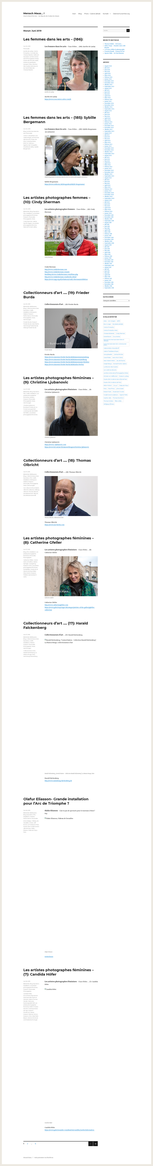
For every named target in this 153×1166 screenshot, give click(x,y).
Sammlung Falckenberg (30, 656)
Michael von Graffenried (110, 376)
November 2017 (108, 262)
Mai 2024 (107, 116)
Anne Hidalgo (27, 821)
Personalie (26, 48)
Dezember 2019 (108, 215)
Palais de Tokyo (32, 830)
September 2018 (109, 243)
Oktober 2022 (108, 152)
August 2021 (108, 178)
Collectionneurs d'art (33, 308)
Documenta (26, 995)
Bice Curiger (107, 324)
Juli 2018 (106, 247)
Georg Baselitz (108, 354)
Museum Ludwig (123, 376)
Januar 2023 (108, 146)
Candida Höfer (27, 993)
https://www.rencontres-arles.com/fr (58, 99)
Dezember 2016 (108, 282)
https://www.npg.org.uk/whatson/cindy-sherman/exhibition (66, 279)
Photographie (27, 219)
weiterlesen (49, 956)
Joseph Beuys (108, 363)
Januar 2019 (107, 235)
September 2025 (109, 86)
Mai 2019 (107, 228)
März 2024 (107, 120)
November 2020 (109, 194)
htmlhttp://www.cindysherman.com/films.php (61, 274)
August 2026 (108, 66)
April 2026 (107, 73)
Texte (33, 219)
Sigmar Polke (123, 394)
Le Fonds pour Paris (33, 824)
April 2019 (107, 230)
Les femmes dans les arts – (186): (53, 39)
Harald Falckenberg (29, 652)
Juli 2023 (107, 135)
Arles (105, 321)
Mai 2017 (106, 273)
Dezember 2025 (109, 81)
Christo (31, 822)
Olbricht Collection (28, 489)
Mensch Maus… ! (33, 13)
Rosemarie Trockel (118, 391)
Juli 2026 (107, 68)
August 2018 (107, 245)
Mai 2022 (107, 161)
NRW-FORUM (108, 385)
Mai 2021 (107, 183)
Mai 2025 (107, 94)
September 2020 (109, 198)
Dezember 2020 (109, 193)
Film (24, 213)
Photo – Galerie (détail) (92, 14)
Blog (80, 14)
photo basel (120, 388)
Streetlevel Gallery (28, 147)
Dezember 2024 (109, 103)
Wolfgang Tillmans (109, 404)
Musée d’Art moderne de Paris (112, 382)
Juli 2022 (107, 157)
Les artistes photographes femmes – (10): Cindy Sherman (56, 199)
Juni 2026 (107, 69)
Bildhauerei (33, 306)
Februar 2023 (108, 144)
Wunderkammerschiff (29, 495)
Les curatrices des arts (110, 370)
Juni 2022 (107, 159)
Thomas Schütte (108, 401)
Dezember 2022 (109, 148)
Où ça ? (115, 385)
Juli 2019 (106, 224)
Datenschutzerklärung (121, 14)
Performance (27, 316)
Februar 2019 (108, 234)
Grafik (31, 310)
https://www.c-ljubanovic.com (55, 444)
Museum (25, 217)
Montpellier (26, 569)
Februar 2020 (108, 211)
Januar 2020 (108, 213)
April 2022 (107, 163)
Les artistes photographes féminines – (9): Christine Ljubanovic (58, 380)
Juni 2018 (107, 248)
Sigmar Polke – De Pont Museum (114, 53)
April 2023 (107, 140)
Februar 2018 (108, 256)
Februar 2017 (108, 278)
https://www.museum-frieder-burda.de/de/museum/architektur (67, 362)
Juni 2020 (107, 204)
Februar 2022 (108, 166)
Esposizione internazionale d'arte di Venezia (30, 997)
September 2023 (109, 131)
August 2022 (108, 155)
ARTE (118, 321)
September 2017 (109, 265)
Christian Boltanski (109, 333)
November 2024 (109, 105)
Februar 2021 (108, 189)
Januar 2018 (107, 258)
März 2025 (107, 97)
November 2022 (109, 150)
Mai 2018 (107, 250)
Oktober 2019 (108, 219)
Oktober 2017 (108, 263)
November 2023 (109, 127)
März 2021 (107, 187)
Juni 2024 (107, 114)
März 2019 (107, 232)
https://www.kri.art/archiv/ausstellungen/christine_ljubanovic (67, 447)
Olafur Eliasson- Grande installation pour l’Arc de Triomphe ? (56, 801)
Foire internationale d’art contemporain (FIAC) (115, 344)
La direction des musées (111, 366)
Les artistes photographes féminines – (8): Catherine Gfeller (58, 540)
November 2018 (108, 239)
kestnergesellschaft (29, 1003)
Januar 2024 (108, 124)
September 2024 (109, 109)
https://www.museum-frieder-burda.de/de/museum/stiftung (66, 359)
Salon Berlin (35, 324)
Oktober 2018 (108, 241)
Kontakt (106, 14)
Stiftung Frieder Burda (29, 327)
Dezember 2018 (109, 237)
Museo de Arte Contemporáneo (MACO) (30, 141)
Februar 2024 (108, 122)
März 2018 (107, 254)
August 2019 (107, 222)
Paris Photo (111, 388)
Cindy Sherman (27, 221)
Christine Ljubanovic (29, 405)
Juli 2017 (106, 269)
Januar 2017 (107, 280)
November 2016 (108, 284)
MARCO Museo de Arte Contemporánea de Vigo (30, 1008)
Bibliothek (26, 211)
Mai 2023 (107, 138)
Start (74, 14)
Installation (29, 213)
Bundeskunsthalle (118, 324)
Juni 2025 (107, 92)
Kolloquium (33, 312)
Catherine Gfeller (28, 560)
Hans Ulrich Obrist (117, 357)
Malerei (25, 314)
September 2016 (109, 288)
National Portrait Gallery (30, 227)
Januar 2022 (108, 168)
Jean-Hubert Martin (109, 360)
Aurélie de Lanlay (28, 51)
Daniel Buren (107, 336)
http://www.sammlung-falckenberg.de (58, 781)
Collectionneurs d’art (29, 650)
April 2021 (107, 185)
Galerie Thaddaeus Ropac (111, 351)
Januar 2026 (108, 79)
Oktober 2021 (108, 174)
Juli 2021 (106, 179)
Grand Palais (107, 357)
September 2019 (109, 221)
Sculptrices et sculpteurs (111, 394)
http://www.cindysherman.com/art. (57, 272)
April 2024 (107, 118)
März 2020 (107, 209)
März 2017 (107, 276)
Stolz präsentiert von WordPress (43, 1157)
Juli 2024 (107, 112)
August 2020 (108, 200)
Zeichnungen (27, 319)
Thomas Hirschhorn (118, 398)
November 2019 (108, 217)
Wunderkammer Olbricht (30, 493)
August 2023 (108, 133)
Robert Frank (107, 391)
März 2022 (107, 165)
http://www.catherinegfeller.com (56, 605)
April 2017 (107, 275)
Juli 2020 (107, 202)
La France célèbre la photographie (114, 49)
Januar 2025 (107, 101)
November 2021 (109, 172)
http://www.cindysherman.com (56, 269)
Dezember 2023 (109, 125)
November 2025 (109, 83)
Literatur (31, 397)
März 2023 (107, 142)
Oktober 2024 (108, 107)
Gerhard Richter (118, 354)
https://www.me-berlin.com (54, 525)
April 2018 (107, 252)
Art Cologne (111, 321)
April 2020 (107, 207)
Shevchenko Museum (29, 573)
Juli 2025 (106, 90)
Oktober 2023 (108, 129)
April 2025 (107, 96)
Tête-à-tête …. (119, 401)
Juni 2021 (107, 181)
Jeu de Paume (121, 360)
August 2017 (107, 267)
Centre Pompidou (109, 327)
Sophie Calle (107, 398)
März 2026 (107, 75)
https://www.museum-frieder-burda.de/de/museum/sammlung (67, 357)
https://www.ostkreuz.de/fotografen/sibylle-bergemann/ (65, 184)
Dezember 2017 (108, 260)
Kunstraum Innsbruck (29, 407)
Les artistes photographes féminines (31, 395)
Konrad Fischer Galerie (119, 363)
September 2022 (109, 153)
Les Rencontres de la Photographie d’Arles (116, 373)
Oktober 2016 (108, 286)
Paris (33, 654)
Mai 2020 (107, 206)
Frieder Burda (27, 322)
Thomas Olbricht (33, 491)
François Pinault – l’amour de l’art (114, 51)
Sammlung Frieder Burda (30, 325)
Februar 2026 (108, 77)
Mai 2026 (107, 71)
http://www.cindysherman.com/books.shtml (60, 277)
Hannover (31, 1001)
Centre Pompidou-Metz (110, 330)
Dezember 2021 (109, 170)
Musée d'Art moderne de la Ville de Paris (115, 379)
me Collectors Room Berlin (31, 488)
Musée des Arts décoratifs (30, 60)
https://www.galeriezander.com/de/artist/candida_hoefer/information (69, 1130)
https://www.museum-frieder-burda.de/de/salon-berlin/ (64, 364)
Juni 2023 (107, 137)
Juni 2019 (107, 226)
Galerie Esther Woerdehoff (111, 348)
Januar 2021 (107, 191)
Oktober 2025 (108, 84)
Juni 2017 (107, 271)
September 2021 (109, 176)
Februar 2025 (108, 99)
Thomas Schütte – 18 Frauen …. (113, 44)
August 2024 (108, 111)
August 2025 (108, 88)
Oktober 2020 (108, 196)
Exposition (36, 211)
